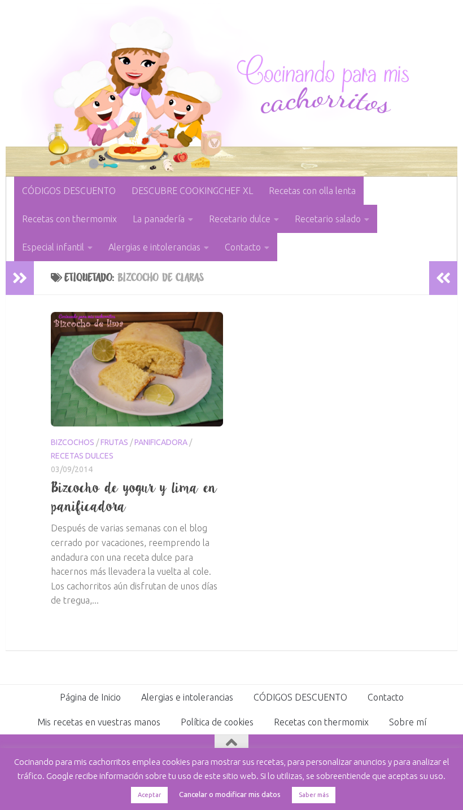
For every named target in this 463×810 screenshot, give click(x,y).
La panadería (159, 219)
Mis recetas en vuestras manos (98, 722)
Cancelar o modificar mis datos (230, 794)
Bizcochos (72, 442)
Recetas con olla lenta (312, 191)
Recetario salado (328, 219)
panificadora (160, 442)
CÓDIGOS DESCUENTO (69, 191)
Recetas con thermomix (69, 219)
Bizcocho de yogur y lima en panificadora (134, 497)
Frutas (114, 442)
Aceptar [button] (149, 794)
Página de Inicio (90, 697)
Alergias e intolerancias (154, 247)
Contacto (243, 247)
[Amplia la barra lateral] (20, 278)
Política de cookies (217, 722)
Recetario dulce (239, 219)
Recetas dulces (82, 455)
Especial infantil (53, 247)
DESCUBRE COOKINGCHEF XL (192, 191)
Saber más (314, 794)
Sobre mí (407, 722)
